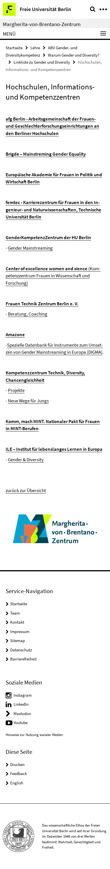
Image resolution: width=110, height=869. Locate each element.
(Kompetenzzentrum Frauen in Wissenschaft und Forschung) (53, 275)
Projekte (16, 390)
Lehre (35, 47)
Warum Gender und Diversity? (73, 55)
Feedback (18, 773)
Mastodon (22, 713)
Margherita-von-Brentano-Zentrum (42, 24)
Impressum (19, 631)
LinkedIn (21, 704)
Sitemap (17, 640)
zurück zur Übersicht (26, 490)
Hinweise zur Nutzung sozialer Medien (34, 734)
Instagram (23, 695)
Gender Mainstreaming (30, 248)
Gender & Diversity (26, 459)
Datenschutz (21, 650)
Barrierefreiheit (23, 659)
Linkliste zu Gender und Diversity (42, 62)
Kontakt (17, 622)
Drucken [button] (17, 764)
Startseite (14, 47)
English (16, 783)
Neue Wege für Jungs (28, 401)
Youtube (21, 722)
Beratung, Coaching (27, 314)
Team (15, 613)
